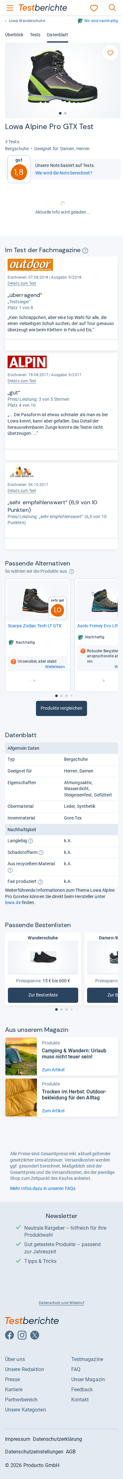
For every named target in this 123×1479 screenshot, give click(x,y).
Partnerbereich (21, 1400)
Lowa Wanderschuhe (27, 21)
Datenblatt (57, 34)
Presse (12, 1379)
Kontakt (80, 1400)
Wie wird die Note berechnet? (63, 172)
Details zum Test (22, 283)
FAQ (75, 1369)
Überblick (14, 34)
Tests (35, 34)
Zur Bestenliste (51, 996)
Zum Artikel (53, 1069)
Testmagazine (87, 1359)
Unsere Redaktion (24, 1369)
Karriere (13, 1390)
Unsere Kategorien (25, 1410)
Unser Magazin (88, 1379)
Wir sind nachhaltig (101, 21)
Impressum (17, 1439)
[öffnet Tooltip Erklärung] (85, 250)
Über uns (15, 1359)
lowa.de (13, 902)
